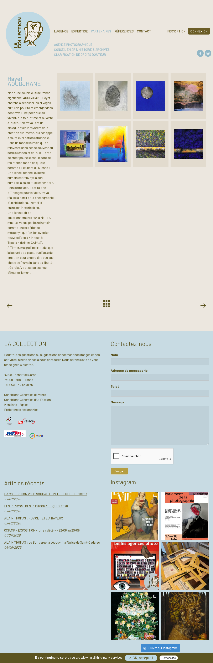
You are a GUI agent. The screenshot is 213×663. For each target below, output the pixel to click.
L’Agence (61, 31)
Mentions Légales (16, 404)
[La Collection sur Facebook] (200, 53)
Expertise (79, 31)
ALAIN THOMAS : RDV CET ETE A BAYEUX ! (34, 518)
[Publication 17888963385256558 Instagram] (135, 566)
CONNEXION (199, 31)
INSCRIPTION (176, 31)
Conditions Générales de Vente (25, 395)
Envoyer (119, 471)
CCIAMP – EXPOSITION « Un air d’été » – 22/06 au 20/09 (42, 530)
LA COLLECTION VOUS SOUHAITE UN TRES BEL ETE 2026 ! (45, 494)
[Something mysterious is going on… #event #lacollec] (185, 566)
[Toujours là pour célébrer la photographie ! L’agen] (185, 516)
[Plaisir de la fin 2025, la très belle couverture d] (135, 516)
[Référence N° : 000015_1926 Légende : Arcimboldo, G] (185, 616)
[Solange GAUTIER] (203, 306)
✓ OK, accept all (141, 658)
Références (124, 31)
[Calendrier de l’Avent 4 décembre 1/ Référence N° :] (135, 616)
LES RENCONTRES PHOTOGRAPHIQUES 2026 (36, 506)
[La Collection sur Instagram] (208, 53)
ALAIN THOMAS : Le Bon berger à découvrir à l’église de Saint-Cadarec (52, 542)
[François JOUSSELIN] (10, 306)
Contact (144, 31)
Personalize (169, 657)
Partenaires (101, 31)
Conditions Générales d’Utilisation (27, 400)
